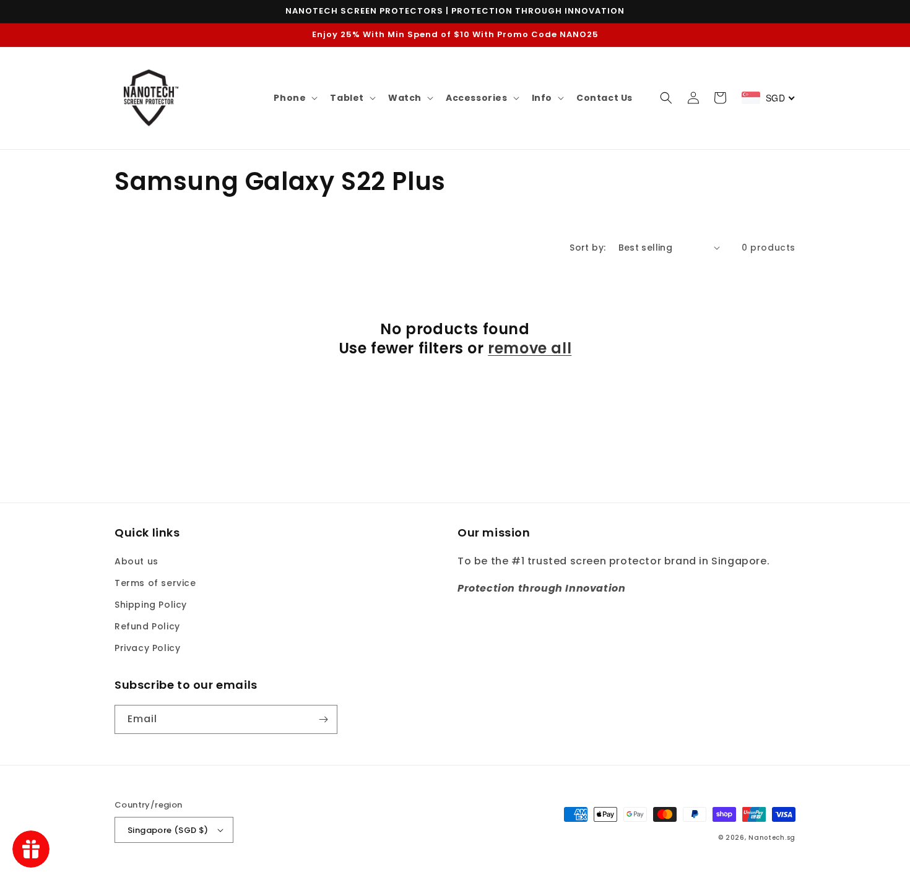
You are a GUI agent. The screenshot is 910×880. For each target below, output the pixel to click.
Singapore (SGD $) (168, 830)
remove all (529, 348)
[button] (294, 98)
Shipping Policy (151, 604)
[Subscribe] (323, 719)
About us (136, 561)
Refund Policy (147, 626)
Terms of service (155, 583)
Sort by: (587, 247)
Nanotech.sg (771, 837)
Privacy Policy (147, 648)
